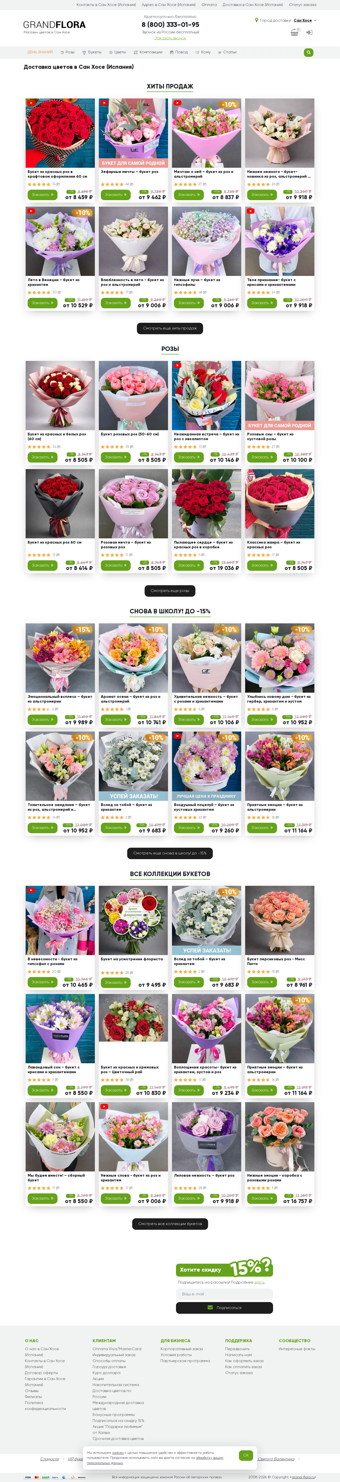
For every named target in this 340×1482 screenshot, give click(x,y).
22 (201, 817)
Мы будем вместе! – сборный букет (56, 1178)
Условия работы (176, 1355)
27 (201, 184)
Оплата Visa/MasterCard (117, 1349)
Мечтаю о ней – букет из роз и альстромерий (203, 174)
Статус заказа (302, 5)
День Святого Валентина (270, 1459)
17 (127, 292)
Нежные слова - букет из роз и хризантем (131, 1178)
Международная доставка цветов (118, 1406)
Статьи (229, 52)
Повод (181, 52)
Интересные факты (297, 1349)
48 (201, 292)
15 (274, 972)
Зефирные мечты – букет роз (129, 172)
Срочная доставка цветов (118, 1439)
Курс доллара (106, 1373)
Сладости (49, 1459)
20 (54, 972)
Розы (70, 52)
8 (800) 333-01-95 (170, 24)
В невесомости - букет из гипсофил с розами (52, 961)
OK (246, 1456)
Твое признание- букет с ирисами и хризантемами (271, 282)
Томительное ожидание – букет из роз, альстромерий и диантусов (59, 808)
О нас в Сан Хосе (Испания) (42, 1352)
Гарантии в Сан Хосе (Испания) (45, 1382)
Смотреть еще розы (170, 591)
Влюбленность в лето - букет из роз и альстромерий (132, 282)
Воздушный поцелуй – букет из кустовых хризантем (204, 807)
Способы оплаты (109, 1361)
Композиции (151, 52)
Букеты (94, 52)
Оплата (209, 5)
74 (54, 184)
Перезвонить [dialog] (237, 1349)
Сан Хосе (303, 21)
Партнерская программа (185, 1361)
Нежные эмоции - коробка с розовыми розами (274, 1178)
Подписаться (229, 1308)
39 (127, 447)
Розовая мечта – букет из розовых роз (126, 545)
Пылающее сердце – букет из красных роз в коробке (203, 545)
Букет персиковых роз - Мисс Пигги (276, 961)
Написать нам (238, 1355)
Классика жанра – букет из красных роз (273, 545)
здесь (259, 1283)
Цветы (120, 52)
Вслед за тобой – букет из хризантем (126, 807)
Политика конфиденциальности (45, 1406)
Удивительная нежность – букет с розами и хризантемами (206, 699)
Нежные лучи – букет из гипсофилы (197, 282)
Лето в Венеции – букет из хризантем (53, 282)
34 (54, 447)
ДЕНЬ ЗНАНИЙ (40, 52)
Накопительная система (116, 1385)
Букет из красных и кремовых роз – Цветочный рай (130, 1070)
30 (55, 292)
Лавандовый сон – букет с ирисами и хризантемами (54, 1070)
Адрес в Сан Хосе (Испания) (169, 5)
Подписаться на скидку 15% (118, 1421)
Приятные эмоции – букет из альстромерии (275, 807)
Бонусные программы (114, 1415)
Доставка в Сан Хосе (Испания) (253, 5)
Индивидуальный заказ (114, 1355)
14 (54, 817)
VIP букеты (77, 1459)
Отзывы (32, 1391)
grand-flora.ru (303, 1477)
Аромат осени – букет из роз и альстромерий (130, 699)
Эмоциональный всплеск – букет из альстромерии (60, 699)
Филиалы (33, 1397)
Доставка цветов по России (112, 1394)
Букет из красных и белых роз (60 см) (57, 436)
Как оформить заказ (244, 1361)
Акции (98, 1379)
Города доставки (109, 1367)
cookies (118, 1453)
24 (274, 292)
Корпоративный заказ (182, 1349)
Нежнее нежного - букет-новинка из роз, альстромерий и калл (278, 175)
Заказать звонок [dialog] (170, 38)
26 (274, 184)
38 (127, 1080)
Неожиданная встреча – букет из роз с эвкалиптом (206, 436)
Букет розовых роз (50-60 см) (130, 434)
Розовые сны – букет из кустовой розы (270, 436)
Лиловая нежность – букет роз (204, 1176)
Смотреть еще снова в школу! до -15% (170, 853)
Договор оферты (41, 1373)
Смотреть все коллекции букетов (170, 1224)
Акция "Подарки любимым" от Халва (118, 1430)
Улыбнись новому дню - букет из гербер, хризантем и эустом (279, 699)
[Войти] (309, 33)
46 (127, 184)
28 (127, 973)
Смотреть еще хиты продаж (170, 328)
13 (201, 447)
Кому (206, 52)
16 (274, 817)
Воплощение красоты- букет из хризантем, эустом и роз (205, 1070)
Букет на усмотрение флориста (132, 959)
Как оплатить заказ (243, 1367)
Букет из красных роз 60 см (54, 543)
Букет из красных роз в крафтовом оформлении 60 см (57, 174)
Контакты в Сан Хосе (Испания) (106, 5)
